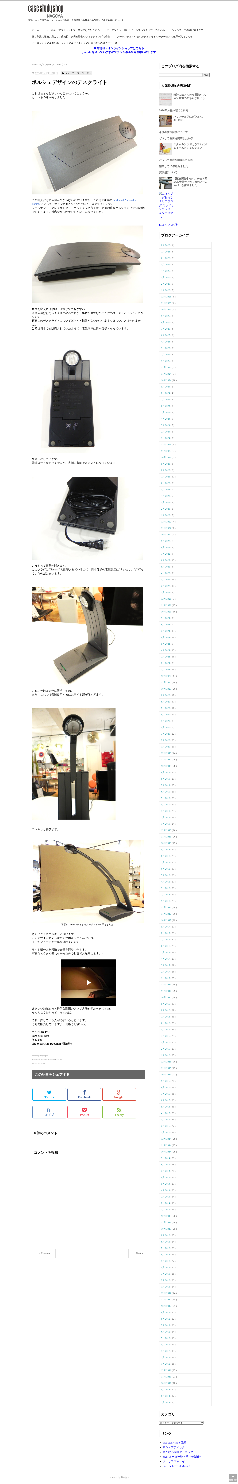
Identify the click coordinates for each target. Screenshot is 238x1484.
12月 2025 (166, 296)
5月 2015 (166, 1106)
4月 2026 (166, 271)
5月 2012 (166, 1338)
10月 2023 (166, 457)
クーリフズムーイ (174, 1461)
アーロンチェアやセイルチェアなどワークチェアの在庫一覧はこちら (155, 36)
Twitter (49, 1097)
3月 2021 (166, 656)
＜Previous (44, 1253)
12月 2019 (166, 753)
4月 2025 (166, 341)
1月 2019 (166, 824)
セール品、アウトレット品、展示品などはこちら (73, 30)
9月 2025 (166, 316)
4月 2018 (166, 881)
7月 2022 (166, 554)
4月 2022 (166, 573)
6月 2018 (166, 869)
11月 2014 (166, 1145)
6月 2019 (166, 791)
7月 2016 (166, 1016)
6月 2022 (166, 560)
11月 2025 (166, 303)
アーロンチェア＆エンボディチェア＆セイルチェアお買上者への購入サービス (74, 43)
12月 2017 (166, 907)
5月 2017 (166, 952)
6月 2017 (166, 946)
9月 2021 (166, 618)
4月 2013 (166, 1267)
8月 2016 (166, 1010)
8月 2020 (166, 701)
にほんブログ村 (169, 224)
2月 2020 (166, 740)
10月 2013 (166, 1229)
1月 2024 (166, 438)
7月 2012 (166, 1325)
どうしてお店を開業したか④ (176, 160)
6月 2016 (166, 1023)
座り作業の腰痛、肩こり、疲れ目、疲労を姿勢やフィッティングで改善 (71, 36)
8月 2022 (166, 547)
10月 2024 (166, 380)
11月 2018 (166, 836)
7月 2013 (166, 1248)
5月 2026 (166, 264)
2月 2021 (166, 663)
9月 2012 (166, 1312)
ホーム (35, 30)
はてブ (49, 1112)
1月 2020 (166, 746)
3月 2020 (166, 734)
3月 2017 (166, 965)
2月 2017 (166, 971)
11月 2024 (166, 374)
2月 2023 (166, 509)
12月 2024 (166, 367)
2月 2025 (166, 354)
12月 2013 (166, 1216)
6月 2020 (166, 714)
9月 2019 (166, 772)
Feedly (119, 1115)
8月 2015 (166, 1087)
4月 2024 (166, 419)
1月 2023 (166, 515)
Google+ (119, 1097)
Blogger (125, 1477)
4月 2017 (166, 959)
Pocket (84, 1115)
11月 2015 (166, 1068)
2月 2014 (166, 1203)
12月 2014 (166, 1139)
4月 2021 (166, 650)
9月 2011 (166, 1389)
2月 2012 (166, 1357)
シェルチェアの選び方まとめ (188, 30)
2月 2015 (166, 1126)
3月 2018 (166, 888)
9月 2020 (166, 695)
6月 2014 (166, 1177)
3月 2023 (166, 502)
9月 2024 (166, 386)
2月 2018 (166, 894)
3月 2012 (166, 1351)
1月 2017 (166, 978)
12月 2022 (166, 521)
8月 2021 (166, 624)
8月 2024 (166, 393)
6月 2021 (166, 637)
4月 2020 (166, 727)
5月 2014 (166, 1184)
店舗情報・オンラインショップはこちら (119, 48)
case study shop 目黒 (174, 1442)
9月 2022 (166, 541)
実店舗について (168, 172)
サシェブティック (174, 1447)
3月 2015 (166, 1119)
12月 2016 (166, 984)
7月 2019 (166, 785)
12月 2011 (166, 1370)
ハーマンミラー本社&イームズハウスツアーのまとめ (136, 30)
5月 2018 (166, 875)
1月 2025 (166, 361)
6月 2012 (166, 1331)
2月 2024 (166, 431)
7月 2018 (166, 862)
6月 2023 (166, 483)
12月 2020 (166, 676)
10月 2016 (166, 997)
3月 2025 (166, 348)
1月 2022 (166, 592)
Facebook (84, 1097)
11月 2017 (166, 914)
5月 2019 (166, 798)
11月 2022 (166, 528)
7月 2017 (166, 939)
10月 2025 (166, 309)
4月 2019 (166, 804)
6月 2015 (166, 1100)
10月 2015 (166, 1074)
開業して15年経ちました (173, 166)
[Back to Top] (233, 1478)
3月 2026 (166, 277)
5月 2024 (166, 412)
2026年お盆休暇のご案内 (173, 110)
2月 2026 (166, 284)
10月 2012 (166, 1306)
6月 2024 (166, 406)
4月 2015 (166, 1113)
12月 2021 (166, 599)
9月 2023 (166, 464)
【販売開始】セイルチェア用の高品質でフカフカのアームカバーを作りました (191, 182)
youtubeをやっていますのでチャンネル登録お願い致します (119, 52)
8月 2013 (166, 1241)
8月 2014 (166, 1164)
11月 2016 (166, 991)
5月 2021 (166, 644)
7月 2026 (166, 251)
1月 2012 (166, 1364)
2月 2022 (166, 586)
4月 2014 (166, 1190)
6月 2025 (166, 335)
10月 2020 (166, 689)
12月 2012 (166, 1293)
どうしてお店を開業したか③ (176, 138)
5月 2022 (166, 566)
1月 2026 (166, 290)
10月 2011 (166, 1383)
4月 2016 (166, 1036)
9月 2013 (166, 1235)
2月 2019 (166, 817)
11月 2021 (166, 605)
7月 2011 (166, 1402)
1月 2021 (166, 669)
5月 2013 (166, 1261)
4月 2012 (166, 1344)
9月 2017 (166, 926)
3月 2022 (166, 579)
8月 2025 (166, 322)
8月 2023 (166, 470)
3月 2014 (166, 1196)
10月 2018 (166, 843)
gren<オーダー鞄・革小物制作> (182, 1456)
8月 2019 (166, 779)
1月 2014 (166, 1209)
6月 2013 (166, 1254)
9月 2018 (166, 849)
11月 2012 (166, 1299)
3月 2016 (166, 1042)
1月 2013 (166, 1286)
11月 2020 (166, 682)
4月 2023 (166, 496)
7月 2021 (166, 631)
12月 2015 (166, 1061)
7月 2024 (166, 399)
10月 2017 (166, 920)
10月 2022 (166, 534)
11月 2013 (166, 1222)
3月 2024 (166, 425)
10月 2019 (166, 766)
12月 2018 (166, 830)
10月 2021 (166, 611)
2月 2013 (166, 1280)
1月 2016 (166, 1055)
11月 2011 (166, 1376)
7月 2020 (166, 708)
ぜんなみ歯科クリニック (178, 1451)
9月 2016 (166, 1004)
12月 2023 (166, 444)
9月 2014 (166, 1158)
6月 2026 (166, 258)
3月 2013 (166, 1274)
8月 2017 (166, 933)
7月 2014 (166, 1171)
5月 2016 (166, 1029)
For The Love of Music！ (177, 1466)
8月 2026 (166, 245)
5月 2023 (166, 489)
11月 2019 (166, 759)
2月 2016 (166, 1049)
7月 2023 (166, 476)
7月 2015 (166, 1094)
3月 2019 (166, 811)
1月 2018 (166, 901)
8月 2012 (166, 1319)
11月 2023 (166, 451)
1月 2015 (166, 1132)
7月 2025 (166, 329)
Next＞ (139, 1253)
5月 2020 (166, 721)
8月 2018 (166, 856)
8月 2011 (166, 1396)
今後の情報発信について (173, 132)
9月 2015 (166, 1081)
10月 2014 (166, 1151)
